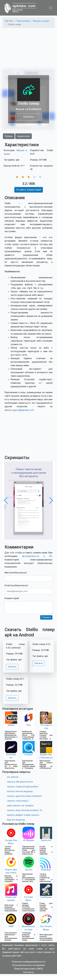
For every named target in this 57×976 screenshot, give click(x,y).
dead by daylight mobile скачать (23, 815)
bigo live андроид (16, 819)
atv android (12, 777)
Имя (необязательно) (16, 572)
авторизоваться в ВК (37, 556)
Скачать (28, 116)
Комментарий (12, 598)
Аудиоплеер (23, 136)
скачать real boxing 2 (18, 801)
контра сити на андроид (20, 791)
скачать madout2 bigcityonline (22, 786)
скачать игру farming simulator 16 (24, 810)
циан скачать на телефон (20, 805)
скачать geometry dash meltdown (24, 796)
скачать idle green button (20, 781)
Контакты (28, 972)
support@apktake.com (22, 410)
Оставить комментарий (28, 189)
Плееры (9, 136)
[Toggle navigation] (51, 8)
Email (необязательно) (16, 585)
